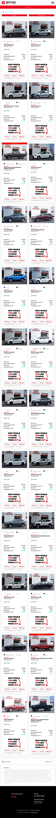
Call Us (28, 7)
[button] (26, 29)
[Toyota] (3, 2)
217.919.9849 (39, 796)
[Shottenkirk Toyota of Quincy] (12, 2)
